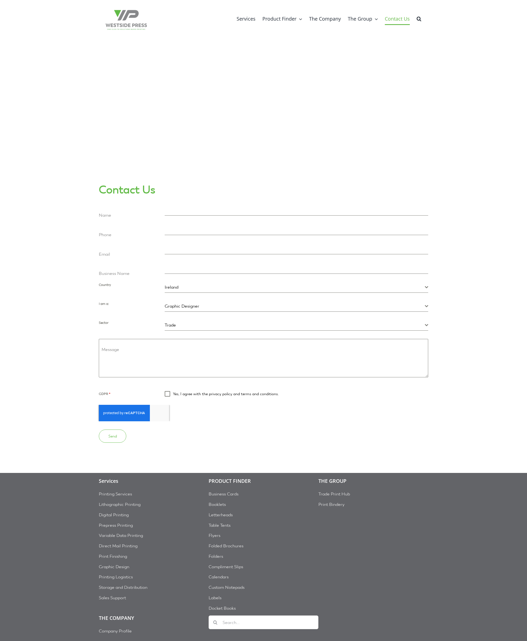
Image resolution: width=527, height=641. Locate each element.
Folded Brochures (226, 546)
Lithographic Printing (120, 504)
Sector (103, 322)
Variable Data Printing (121, 535)
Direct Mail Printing (118, 546)
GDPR (104, 394)
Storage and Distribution (123, 587)
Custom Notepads (227, 587)
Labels (215, 598)
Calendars (219, 577)
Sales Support (112, 598)
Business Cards (224, 494)
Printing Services (115, 494)
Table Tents (220, 525)
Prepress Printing (116, 525)
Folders (216, 556)
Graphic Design (114, 567)
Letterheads (221, 515)
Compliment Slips (226, 567)
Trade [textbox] (170, 325)
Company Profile (115, 631)
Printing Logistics (116, 577)
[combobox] (296, 287)
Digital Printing (114, 515)
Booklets (217, 504)
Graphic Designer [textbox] (182, 306)
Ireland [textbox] (171, 287)
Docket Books (222, 608)
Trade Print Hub (334, 494)
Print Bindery (331, 504)
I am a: (104, 304)
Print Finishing (113, 556)
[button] (419, 18)
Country (105, 285)
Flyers (214, 535)
